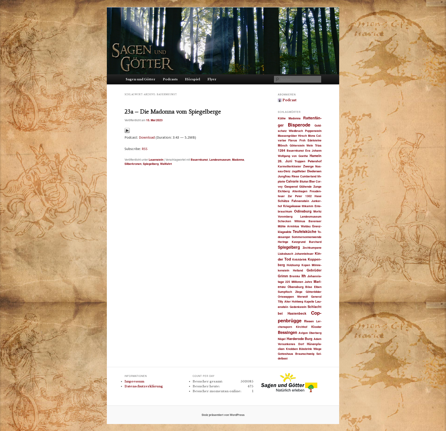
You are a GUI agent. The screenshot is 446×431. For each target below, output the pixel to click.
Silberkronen (133, 164)
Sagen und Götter (140, 79)
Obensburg (296, 286)
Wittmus (299, 221)
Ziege (298, 292)
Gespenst (291, 186)
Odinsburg (303, 211)
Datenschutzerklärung (144, 386)
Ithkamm (307, 206)
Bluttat (304, 181)
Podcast (289, 100)
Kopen (306, 265)
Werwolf (302, 296)
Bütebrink (305, 349)
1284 (281, 150)
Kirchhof (301, 327)
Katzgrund (298, 242)
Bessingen (287, 332)
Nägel (281, 339)
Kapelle (309, 301)
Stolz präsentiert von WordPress (223, 415)
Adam (317, 339)
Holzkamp (293, 265)
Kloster (316, 326)
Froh (302, 140)
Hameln (315, 155)
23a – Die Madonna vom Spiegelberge (173, 111)
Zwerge (308, 166)
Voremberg (285, 216)
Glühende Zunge (310, 186)
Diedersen (314, 171)
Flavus (292, 140)
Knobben (292, 349)
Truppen (300, 161)
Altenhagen (299, 191)
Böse (308, 287)
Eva (307, 150)
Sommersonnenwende (306, 237)
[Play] (127, 131)
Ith (304, 275)
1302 (308, 196)
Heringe (283, 242)
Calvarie (292, 181)
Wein (309, 145)
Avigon (303, 333)
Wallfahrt (166, 164)
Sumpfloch (285, 292)
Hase (318, 196)
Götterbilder (313, 292)
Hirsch (302, 136)
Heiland (298, 270)
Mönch (283, 145)
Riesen (309, 321)
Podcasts (170, 79)
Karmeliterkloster (289, 166)
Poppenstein (313, 131)
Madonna (238, 159)
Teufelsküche (304, 231)
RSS (145, 149)
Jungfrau (284, 176)
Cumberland (308, 176)
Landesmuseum (220, 159)
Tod (287, 259)
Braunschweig (304, 354)
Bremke (294, 276)
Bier (312, 181)
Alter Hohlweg (293, 301)
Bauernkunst (199, 159)
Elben (317, 287)
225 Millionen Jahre (298, 282)
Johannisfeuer (304, 253)
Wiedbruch (296, 131)
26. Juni (285, 161)
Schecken (284, 221)
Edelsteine (314, 140)
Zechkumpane (312, 247)
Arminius (293, 226)
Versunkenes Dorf (291, 344)
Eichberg (284, 191)
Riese (295, 176)
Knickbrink (299, 259)
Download (147, 137)
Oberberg (315, 333)
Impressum (134, 381)
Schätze (283, 201)
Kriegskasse (292, 206)
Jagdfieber (299, 171)
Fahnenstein (300, 201)
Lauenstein (156, 159)
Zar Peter (295, 196)
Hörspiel (192, 79)
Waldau (306, 226)
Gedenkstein (298, 307)
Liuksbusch (285, 253)
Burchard (315, 242)
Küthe (282, 118)
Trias (318, 145)
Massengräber (287, 136)
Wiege (317, 349)
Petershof (314, 161)
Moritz (317, 211)
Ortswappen (286, 296)
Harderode (295, 338)
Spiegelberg (151, 164)
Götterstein (297, 145)
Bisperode (299, 124)
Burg (308, 338)
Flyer (211, 79)
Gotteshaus (285, 354)
